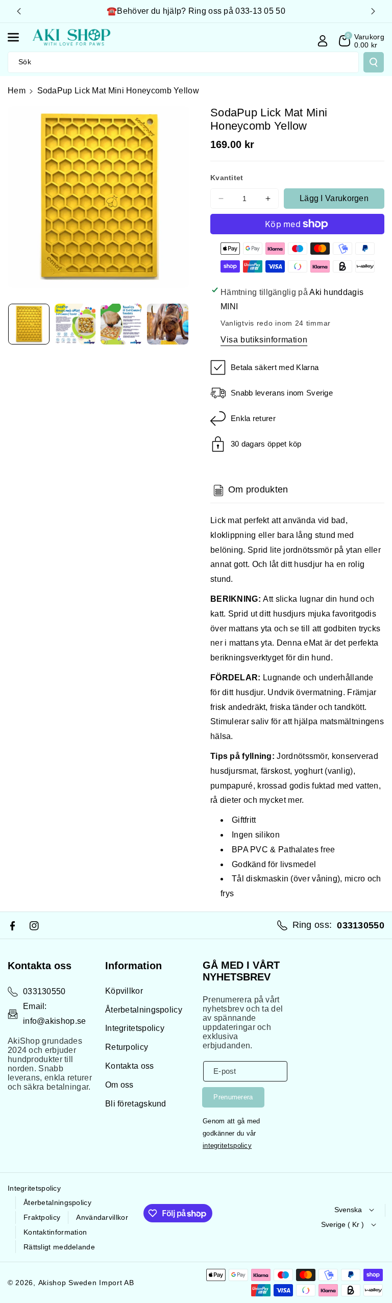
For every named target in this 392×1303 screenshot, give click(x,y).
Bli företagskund (135, 1103)
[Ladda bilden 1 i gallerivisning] (29, 324)
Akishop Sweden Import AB (86, 1283)
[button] (19, 37)
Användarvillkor (102, 1217)
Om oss (119, 1084)
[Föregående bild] (19, 11)
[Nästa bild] (373, 11)
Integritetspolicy (134, 1028)
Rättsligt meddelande (59, 1247)
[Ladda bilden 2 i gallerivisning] (75, 324)
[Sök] (373, 62)
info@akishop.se (54, 1021)
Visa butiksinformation (263, 339)
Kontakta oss (129, 1066)
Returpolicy (126, 1047)
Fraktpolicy (41, 1217)
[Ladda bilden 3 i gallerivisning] (121, 324)
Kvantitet (226, 178)
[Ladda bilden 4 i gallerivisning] (167, 324)
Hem (17, 90)
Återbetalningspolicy (143, 1009)
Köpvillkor (124, 991)
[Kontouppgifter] (322, 41)
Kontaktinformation (55, 1232)
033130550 (44, 991)
